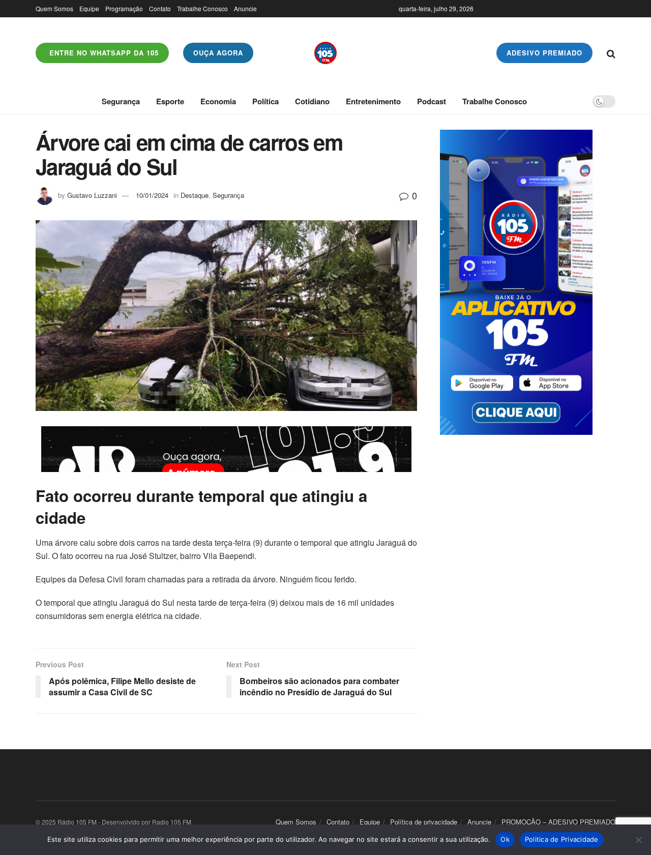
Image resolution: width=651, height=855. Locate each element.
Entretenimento (373, 101)
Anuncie (245, 8)
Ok (505, 839)
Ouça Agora (218, 52)
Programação (124, 8)
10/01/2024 (152, 195)
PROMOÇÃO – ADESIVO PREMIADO (558, 822)
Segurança (121, 101)
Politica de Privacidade (562, 839)
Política (265, 101)
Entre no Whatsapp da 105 (103, 52)
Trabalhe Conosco (202, 8)
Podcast (431, 101)
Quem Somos (54, 8)
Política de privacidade (423, 822)
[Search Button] (611, 53)
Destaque (195, 195)
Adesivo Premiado (544, 52)
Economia (218, 101)
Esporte (170, 101)
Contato (160, 8)
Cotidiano (312, 101)
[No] (638, 840)
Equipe (89, 8)
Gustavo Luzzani (92, 195)
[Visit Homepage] (325, 53)
